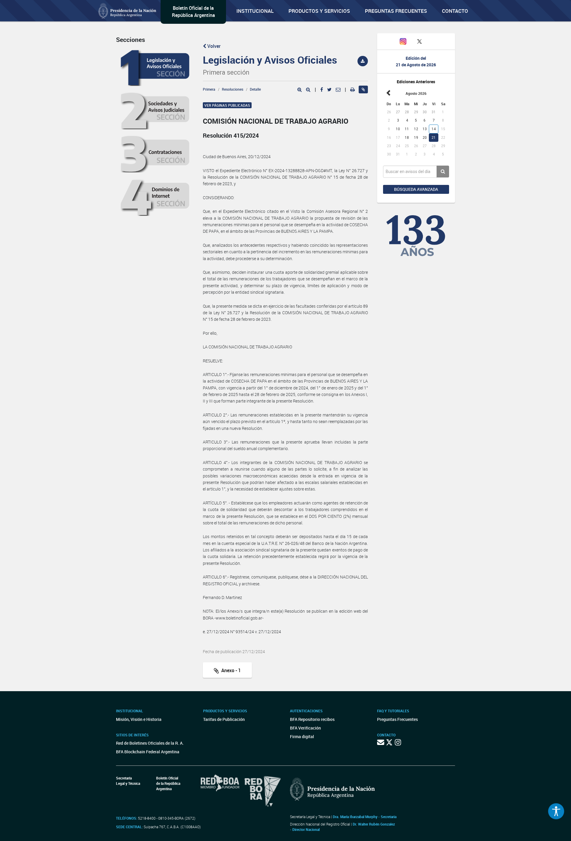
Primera (209, 89)
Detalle (255, 89)
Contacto (455, 10)
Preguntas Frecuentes (396, 10)
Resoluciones (232, 89)
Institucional (255, 10)
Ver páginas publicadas (227, 105)
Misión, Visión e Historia (138, 719)
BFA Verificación (305, 728)
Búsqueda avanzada (416, 189)
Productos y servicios (319, 10)
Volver (213, 46)
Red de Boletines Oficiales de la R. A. (150, 743)
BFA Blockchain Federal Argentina (147, 751)
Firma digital (302, 736)
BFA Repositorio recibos (312, 719)
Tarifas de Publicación (224, 719)
